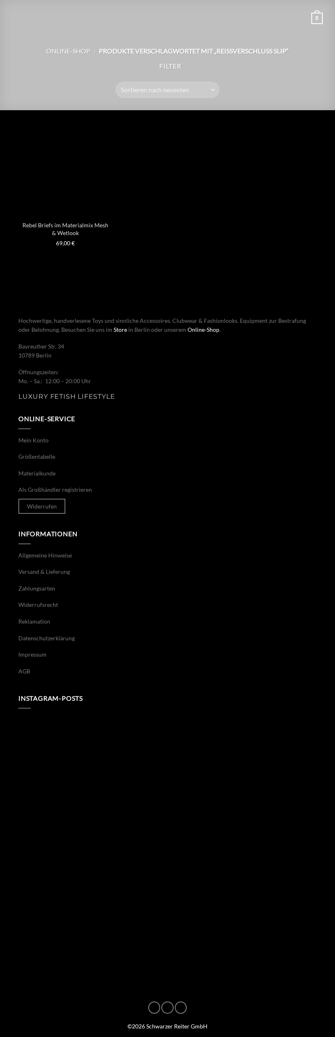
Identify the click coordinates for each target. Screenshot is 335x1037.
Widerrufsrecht (38, 604)
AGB (24, 671)
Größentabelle (36, 456)
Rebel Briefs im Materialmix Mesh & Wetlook (65, 229)
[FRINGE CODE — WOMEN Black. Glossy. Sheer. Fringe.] (243, 934)
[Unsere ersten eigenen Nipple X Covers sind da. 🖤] (91, 761)
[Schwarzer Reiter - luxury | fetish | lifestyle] (167, 18)
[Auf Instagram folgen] (167, 1007)
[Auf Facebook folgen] (154, 1007)
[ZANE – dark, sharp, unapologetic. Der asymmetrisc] (243, 761)
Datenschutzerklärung (46, 638)
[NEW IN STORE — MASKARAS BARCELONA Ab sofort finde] (243, 848)
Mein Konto (33, 440)
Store (120, 329)
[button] (17, 18)
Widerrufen (42, 506)
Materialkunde (37, 473)
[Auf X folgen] (181, 1007)
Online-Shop (68, 51)
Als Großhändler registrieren (55, 489)
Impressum (32, 654)
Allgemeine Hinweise (45, 555)
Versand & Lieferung (44, 571)
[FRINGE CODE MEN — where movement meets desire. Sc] (91, 934)
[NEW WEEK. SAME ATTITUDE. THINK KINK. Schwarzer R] (91, 848)
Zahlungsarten (36, 588)
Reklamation (34, 621)
